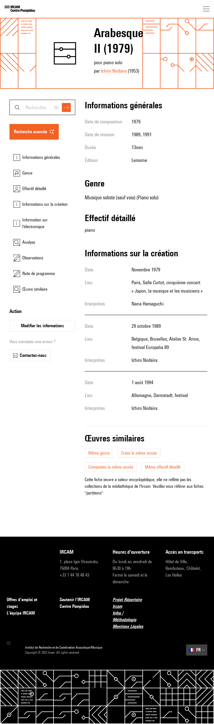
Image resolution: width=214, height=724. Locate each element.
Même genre (99, 453)
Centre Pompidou (74, 606)
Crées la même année (139, 453)
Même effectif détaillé (163, 467)
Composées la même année (110, 467)
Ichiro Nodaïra (114, 71)
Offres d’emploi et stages (22, 603)
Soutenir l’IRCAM (75, 599)
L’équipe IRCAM (21, 613)
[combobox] (42, 107)
